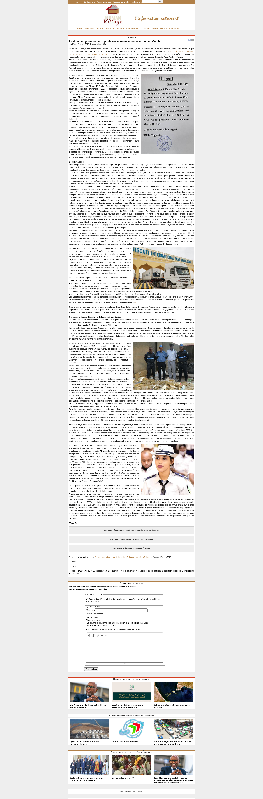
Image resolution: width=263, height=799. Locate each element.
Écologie (144, 28)
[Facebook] (189, 40)
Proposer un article (121, 2)
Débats (163, 28)
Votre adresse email (94, 613)
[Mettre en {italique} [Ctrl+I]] (93, 636)
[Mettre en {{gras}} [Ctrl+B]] (88, 636)
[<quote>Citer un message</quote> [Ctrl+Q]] (102, 636)
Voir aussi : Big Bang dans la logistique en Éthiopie (131, 539)
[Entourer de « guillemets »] (106, 636)
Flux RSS (124, 791)
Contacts (132, 791)
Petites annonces (104, 2)
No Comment (89, 2)
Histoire (154, 28)
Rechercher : (136, 2)
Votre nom (90, 610)
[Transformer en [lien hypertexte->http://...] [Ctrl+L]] (98, 636)
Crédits (139, 791)
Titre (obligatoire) (93, 620)
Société (78, 28)
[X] (192, 40)
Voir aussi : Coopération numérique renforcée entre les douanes (131, 530)
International (132, 28)
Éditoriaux (174, 28)
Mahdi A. (75, 44)
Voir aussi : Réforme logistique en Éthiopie (131, 548)
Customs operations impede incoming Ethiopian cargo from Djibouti (123, 557)
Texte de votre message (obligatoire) (101, 625)
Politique (120, 28)
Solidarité (109, 28)
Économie (89, 28)
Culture (99, 28)
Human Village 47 (97, 44)
